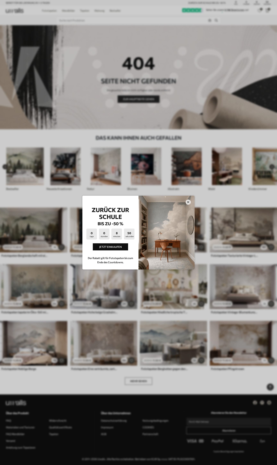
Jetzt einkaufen (110, 246)
